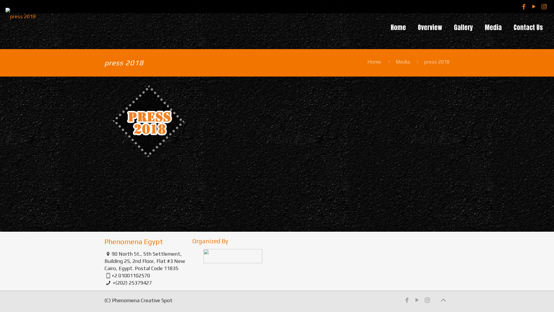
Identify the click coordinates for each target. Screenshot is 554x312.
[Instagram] (544, 6)
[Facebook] (524, 6)
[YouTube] (534, 6)
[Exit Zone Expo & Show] (20, 26)
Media (403, 62)
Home (374, 62)
